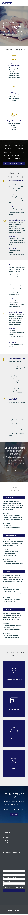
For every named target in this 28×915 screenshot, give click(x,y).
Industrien (7, 835)
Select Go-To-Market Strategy (14, 163)
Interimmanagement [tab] (11, 497)
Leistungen (7, 832)
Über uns (14, 814)
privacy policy (19, 887)
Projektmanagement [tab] (11, 535)
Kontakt (6, 843)
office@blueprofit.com (10, 857)
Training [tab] (8, 571)
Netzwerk (7, 837)
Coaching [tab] (8, 609)
